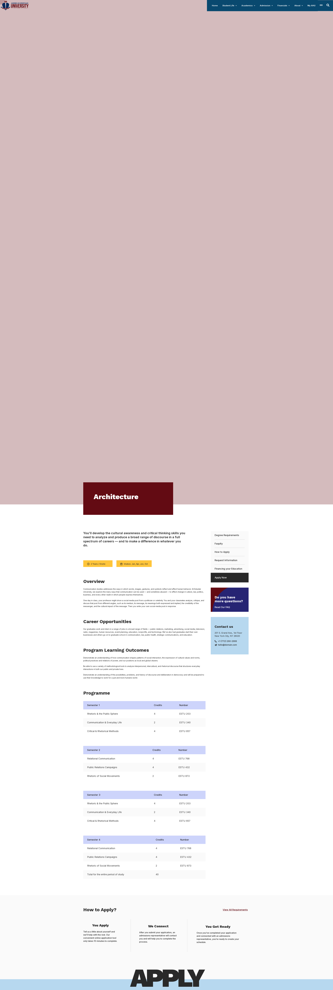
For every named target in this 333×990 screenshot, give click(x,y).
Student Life (228, 5)
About (297, 5)
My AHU (311, 5)
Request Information (226, 560)
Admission (265, 5)
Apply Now (221, 577)
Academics (247, 5)
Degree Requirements (227, 535)
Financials (282, 5)
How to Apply (222, 552)
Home (215, 5)
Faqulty (219, 543)
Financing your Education (228, 568)
